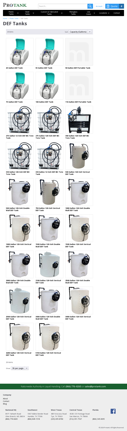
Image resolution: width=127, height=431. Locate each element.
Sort (66, 32)
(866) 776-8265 (11, 419)
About (5, 398)
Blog (5, 404)
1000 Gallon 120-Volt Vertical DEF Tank (18, 245)
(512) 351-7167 (76, 419)
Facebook (113, 411)
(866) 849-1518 (34, 419)
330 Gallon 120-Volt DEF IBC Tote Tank (18, 173)
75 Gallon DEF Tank (14, 102)
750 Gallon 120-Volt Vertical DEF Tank (48, 209)
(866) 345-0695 (99, 419)
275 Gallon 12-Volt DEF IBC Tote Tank (19, 137)
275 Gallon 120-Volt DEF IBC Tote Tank (47, 137)
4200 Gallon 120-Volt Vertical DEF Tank (18, 354)
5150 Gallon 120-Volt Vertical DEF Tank (48, 354)
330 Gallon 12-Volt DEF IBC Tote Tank (49, 173)
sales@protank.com (95, 386)
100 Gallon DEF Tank (44, 102)
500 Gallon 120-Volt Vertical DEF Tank (77, 173)
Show (8, 368)
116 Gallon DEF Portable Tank (78, 102)
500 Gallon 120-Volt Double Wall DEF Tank (18, 209)
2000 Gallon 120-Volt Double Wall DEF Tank (18, 281)
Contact (6, 401)
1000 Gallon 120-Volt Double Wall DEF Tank (77, 209)
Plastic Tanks (14, 18)
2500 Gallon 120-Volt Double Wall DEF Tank (77, 281)
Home (5, 18)
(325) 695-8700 (57, 419)
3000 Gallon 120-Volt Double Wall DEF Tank (48, 318)
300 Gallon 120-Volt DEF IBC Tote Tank (77, 137)
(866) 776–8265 (73, 386)
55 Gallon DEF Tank (44, 68)
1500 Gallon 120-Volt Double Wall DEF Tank (48, 245)
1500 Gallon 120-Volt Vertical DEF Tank (78, 245)
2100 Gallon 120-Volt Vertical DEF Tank (48, 281)
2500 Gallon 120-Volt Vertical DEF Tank (18, 318)
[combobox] (65, 6)
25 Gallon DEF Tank (14, 68)
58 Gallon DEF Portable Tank (77, 68)
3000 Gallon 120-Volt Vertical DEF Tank (78, 318)
